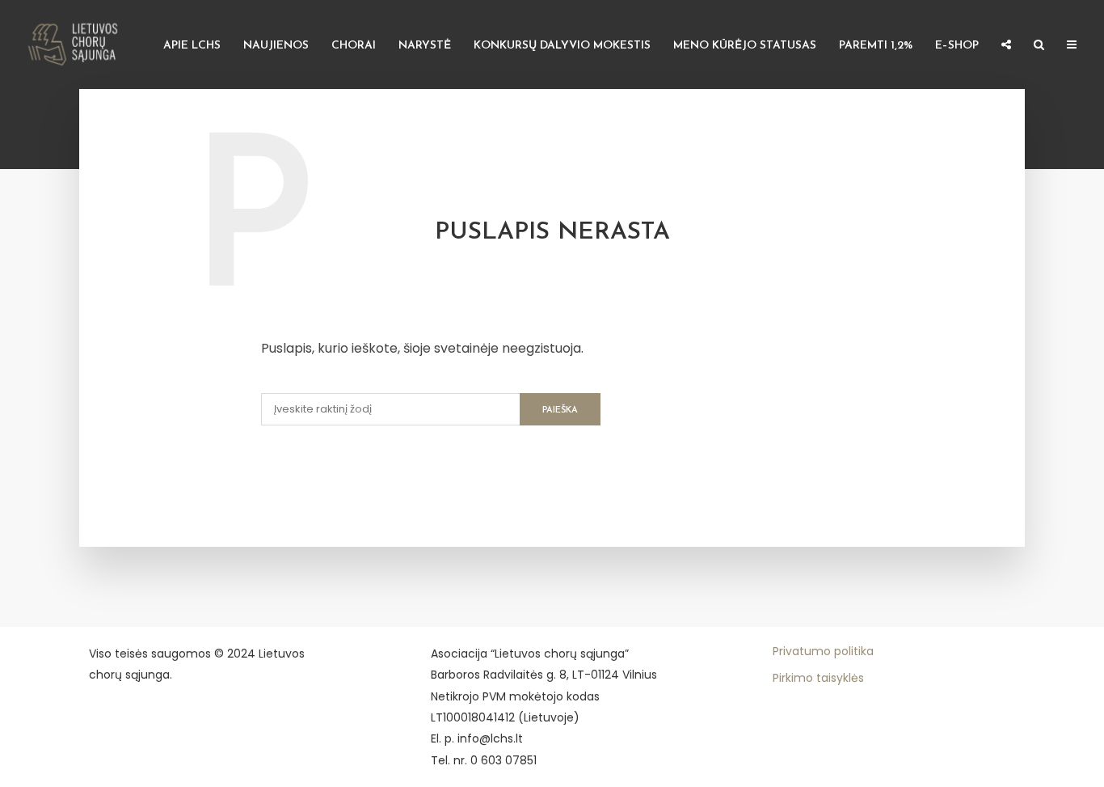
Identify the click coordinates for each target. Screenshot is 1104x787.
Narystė (424, 46)
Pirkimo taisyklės (818, 678)
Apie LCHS (192, 46)
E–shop (957, 46)
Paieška (560, 410)
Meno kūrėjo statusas (744, 46)
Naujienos (276, 46)
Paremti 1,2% (875, 46)
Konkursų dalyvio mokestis (562, 46)
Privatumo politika (823, 651)
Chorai (353, 46)
